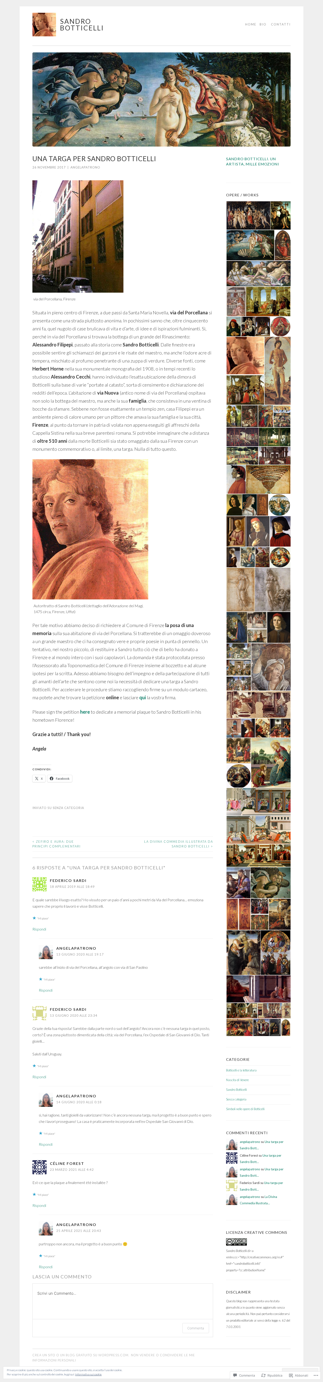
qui (142, 697)
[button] (248, 215)
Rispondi (39, 929)
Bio (263, 24)
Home (250, 24)
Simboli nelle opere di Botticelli (245, 1109)
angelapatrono (85, 167)
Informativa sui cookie (88, 1374)
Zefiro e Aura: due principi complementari (56, 844)
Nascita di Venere (237, 1080)
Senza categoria (68, 808)
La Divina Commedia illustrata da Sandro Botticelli (178, 844)
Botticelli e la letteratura (241, 1070)
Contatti (281, 24)
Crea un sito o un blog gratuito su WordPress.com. (80, 1355)
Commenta (195, 1328)
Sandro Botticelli (82, 24)
